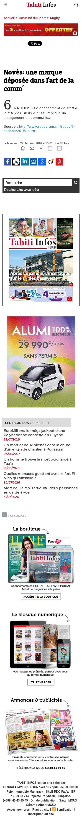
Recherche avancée (21, 189)
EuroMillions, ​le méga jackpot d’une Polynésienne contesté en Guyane (34, 432)
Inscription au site (41, 814)
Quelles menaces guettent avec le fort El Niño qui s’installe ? (39, 475)
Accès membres (18, 809)
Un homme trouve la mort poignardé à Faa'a (38, 461)
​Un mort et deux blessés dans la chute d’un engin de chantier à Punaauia (37, 447)
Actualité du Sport (32, 18)
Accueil (9, 18)
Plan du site (40, 809)
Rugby (55, 18)
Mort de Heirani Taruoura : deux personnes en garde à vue (40, 490)
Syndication (64, 809)
